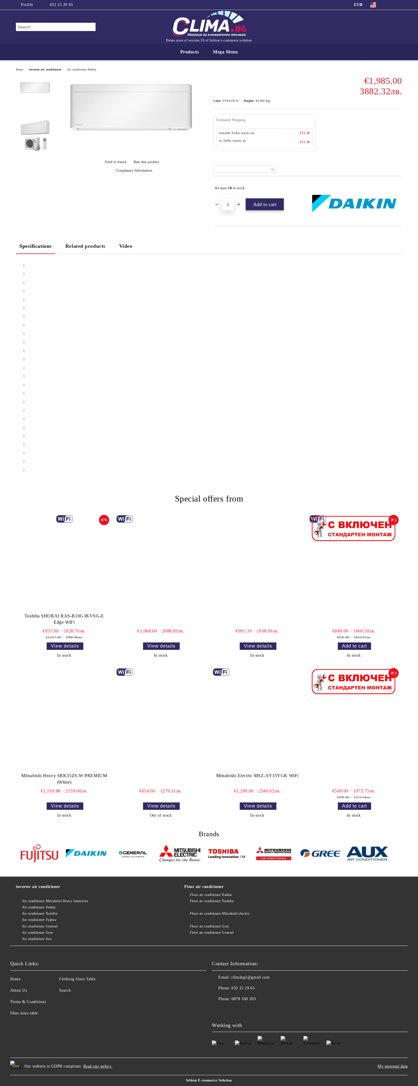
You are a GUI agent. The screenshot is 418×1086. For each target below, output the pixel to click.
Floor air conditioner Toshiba (211, 901)
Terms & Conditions (28, 1002)
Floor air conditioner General (211, 933)
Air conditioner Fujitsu (39, 920)
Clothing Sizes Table (77, 979)
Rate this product (146, 162)
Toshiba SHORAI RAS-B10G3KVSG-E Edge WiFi (64, 619)
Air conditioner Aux (37, 939)
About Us (18, 990)
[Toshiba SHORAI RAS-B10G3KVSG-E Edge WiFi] (64, 562)
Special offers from (209, 498)
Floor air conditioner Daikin (211, 895)
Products (189, 51)
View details (65, 646)
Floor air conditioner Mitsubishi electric (220, 914)
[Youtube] (228, 1010)
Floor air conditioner (204, 887)
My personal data (393, 1066)
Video (126, 246)
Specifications (35, 246)
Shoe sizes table (24, 1013)
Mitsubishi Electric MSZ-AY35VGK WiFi (257, 775)
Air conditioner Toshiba (39, 914)
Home (19, 69)
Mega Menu (225, 51)
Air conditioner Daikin (81, 69)
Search (65, 990)
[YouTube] (399, 5)
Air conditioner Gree (37, 933)
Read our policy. (97, 1066)
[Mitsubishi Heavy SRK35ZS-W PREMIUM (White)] (64, 719)
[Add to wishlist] (398, 188)
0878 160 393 (243, 999)
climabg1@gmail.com (250, 977)
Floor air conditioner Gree (209, 926)
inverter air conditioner (45, 69)
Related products (85, 246)
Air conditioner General (39, 926)
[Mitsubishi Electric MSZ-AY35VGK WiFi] (257, 719)
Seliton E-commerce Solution (209, 1080)
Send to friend (115, 162)
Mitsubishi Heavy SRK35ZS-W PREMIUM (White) (64, 779)
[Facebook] (390, 5)
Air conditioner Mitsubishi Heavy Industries (55, 901)
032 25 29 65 (61, 5)
